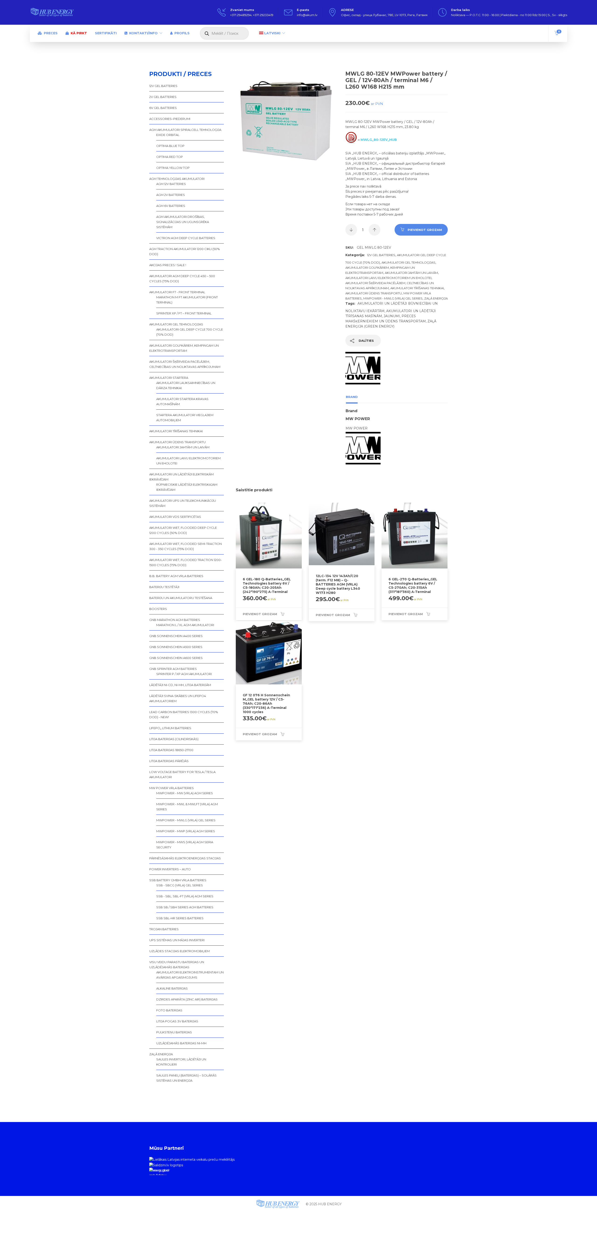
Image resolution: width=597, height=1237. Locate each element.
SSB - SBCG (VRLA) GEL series (179, 885)
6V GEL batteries (163, 108)
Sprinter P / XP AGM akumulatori (184, 674)
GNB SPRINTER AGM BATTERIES (173, 669)
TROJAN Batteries (164, 929)
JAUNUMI (392, 316)
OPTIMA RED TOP (169, 157)
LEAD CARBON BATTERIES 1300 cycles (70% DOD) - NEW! (183, 714)
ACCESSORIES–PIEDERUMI (169, 119)
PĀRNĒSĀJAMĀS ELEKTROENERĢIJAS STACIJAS (185, 858)
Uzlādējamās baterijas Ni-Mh (181, 1043)
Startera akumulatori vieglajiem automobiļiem (184, 417)
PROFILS (182, 33)
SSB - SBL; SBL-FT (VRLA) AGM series (184, 896)
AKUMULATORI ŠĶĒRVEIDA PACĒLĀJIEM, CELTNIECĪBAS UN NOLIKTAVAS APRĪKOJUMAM (184, 364)
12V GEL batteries (381, 255)
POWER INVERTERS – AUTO (170, 869)
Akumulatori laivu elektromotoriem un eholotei (388, 278)
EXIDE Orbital (167, 135)
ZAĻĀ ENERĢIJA (436, 298)
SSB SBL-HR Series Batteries (180, 918)
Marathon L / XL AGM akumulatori (185, 625)
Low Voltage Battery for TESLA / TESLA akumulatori (182, 774)
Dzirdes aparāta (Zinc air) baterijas (187, 999)
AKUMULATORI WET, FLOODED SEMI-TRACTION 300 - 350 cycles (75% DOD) (185, 546)
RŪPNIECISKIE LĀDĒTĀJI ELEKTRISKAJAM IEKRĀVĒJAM (186, 487)
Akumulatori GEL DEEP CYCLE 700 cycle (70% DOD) (189, 332)
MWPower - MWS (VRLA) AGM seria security (184, 844)
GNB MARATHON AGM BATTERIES (174, 620)
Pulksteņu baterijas (174, 1032)
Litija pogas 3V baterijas (177, 1021)
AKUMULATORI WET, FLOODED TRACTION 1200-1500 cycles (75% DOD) (185, 562)
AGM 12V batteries (171, 184)
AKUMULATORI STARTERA (168, 378)
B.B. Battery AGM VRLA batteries (176, 576)
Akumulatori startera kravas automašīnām (182, 401)
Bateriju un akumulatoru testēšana (180, 598)
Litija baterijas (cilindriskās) (173, 739)
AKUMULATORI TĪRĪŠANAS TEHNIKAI (417, 288)
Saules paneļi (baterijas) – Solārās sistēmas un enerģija (186, 1077)
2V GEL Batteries (163, 97)
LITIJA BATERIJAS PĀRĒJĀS (169, 761)
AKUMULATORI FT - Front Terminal (177, 292)
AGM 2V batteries (170, 195)
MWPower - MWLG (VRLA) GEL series (393, 298)
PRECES (51, 33)
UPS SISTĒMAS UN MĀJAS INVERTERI (177, 940)
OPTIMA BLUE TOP (170, 146)
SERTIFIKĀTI (106, 33)
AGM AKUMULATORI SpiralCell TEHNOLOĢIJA (185, 130)
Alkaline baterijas (172, 988)
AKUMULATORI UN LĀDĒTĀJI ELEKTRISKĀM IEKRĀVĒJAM (181, 476)
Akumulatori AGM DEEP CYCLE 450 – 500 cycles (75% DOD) (182, 278)
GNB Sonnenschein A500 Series (175, 647)
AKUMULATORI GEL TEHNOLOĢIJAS (408, 262)
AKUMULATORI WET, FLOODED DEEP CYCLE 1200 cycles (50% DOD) (183, 530)
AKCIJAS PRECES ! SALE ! (167, 265)
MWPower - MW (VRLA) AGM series (184, 793)
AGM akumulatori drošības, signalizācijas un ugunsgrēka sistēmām (182, 222)
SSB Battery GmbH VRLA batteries (177, 880)
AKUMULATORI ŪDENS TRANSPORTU (373, 293)
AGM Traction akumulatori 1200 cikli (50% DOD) (184, 251)
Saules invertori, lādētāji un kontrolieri (181, 1061)
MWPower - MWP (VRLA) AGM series (185, 831)
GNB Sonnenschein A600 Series (176, 658)
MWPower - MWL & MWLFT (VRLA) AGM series (187, 806)
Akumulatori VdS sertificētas (175, 517)
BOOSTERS (158, 609)
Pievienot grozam (425, 230)
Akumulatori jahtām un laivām (411, 273)
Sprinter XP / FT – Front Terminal (184, 313)
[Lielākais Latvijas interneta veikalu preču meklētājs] (192, 1159)
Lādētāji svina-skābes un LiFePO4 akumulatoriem (177, 698)
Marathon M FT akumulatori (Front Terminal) (187, 299)
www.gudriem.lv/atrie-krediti (159, 1171)
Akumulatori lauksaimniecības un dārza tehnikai (185, 385)
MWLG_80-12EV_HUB (379, 140)
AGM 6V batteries (170, 206)
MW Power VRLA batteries (171, 788)
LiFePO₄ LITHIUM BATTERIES (170, 728)
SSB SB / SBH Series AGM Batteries (184, 907)
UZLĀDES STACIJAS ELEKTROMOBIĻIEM (179, 951)
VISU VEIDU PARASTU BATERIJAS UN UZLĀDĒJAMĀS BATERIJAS (176, 964)
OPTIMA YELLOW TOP (173, 168)
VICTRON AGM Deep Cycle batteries (185, 238)
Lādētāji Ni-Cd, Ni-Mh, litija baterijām (180, 685)
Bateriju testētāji (164, 587)
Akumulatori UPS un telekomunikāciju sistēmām (182, 503)
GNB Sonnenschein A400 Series (176, 636)
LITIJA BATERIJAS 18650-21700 (171, 750)
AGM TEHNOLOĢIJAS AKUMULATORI (177, 179)
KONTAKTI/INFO (143, 33)
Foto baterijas (169, 1010)
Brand (352, 397)
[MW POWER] (362, 371)
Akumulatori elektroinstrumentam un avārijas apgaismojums (190, 974)
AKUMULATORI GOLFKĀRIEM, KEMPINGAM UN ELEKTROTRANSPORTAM (184, 348)
